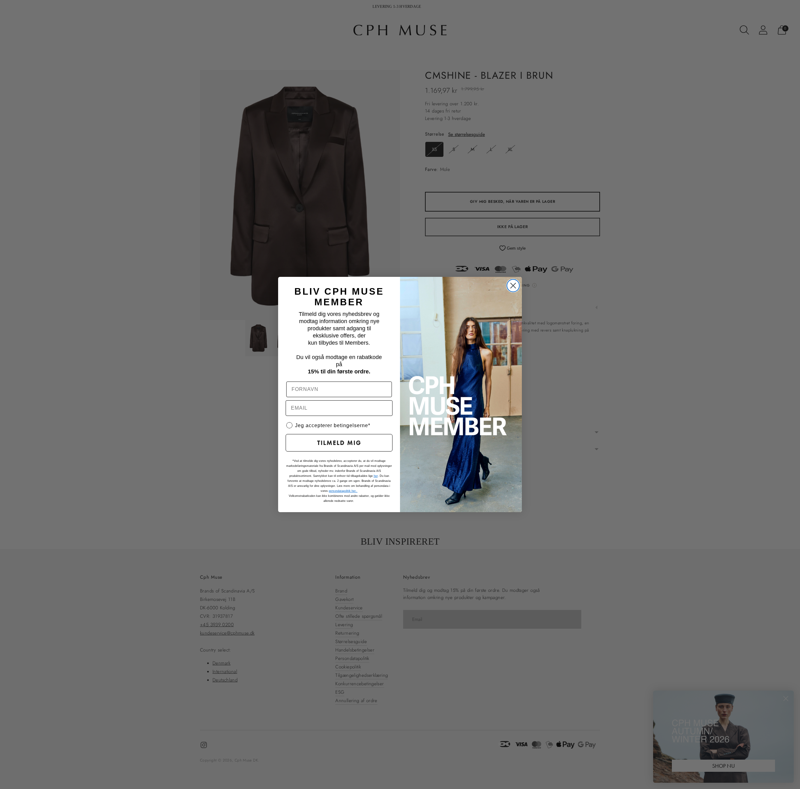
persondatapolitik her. (343, 490)
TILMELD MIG (339, 443)
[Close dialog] (513, 285)
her (376, 475)
